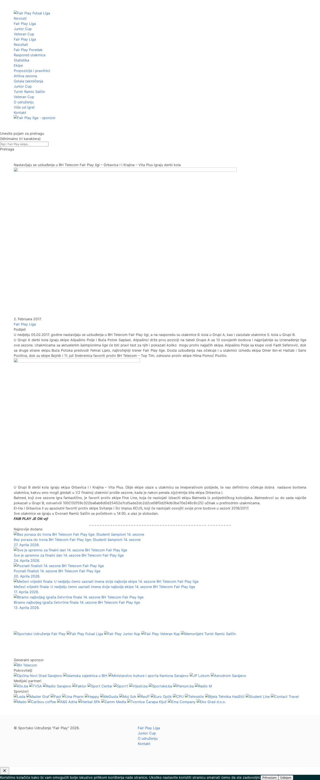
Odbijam (285, 777)
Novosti (20, 18)
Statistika (21, 60)
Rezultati (21, 44)
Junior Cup (23, 29)
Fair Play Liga (25, 23)
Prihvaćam (269, 777)
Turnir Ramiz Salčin (29, 91)
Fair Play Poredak (28, 50)
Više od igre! (24, 107)
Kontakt (20, 112)
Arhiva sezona (25, 76)
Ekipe (18, 65)
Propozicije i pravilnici (32, 70)
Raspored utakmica (29, 55)
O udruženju (24, 102)
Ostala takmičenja (28, 81)
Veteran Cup (24, 34)
